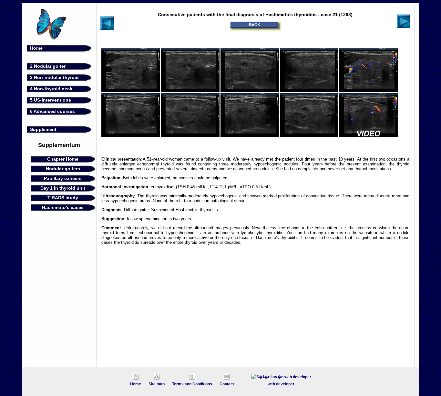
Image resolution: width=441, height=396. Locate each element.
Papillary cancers (63, 178)
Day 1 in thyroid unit (62, 188)
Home (36, 48)
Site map (157, 384)
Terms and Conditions (192, 384)
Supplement (43, 129)
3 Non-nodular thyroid (54, 77)
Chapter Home (62, 159)
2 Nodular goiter (48, 66)
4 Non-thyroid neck (51, 88)
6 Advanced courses (52, 111)
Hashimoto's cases (63, 207)
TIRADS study (62, 197)
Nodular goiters (63, 168)
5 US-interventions (50, 100)
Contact (227, 384)
